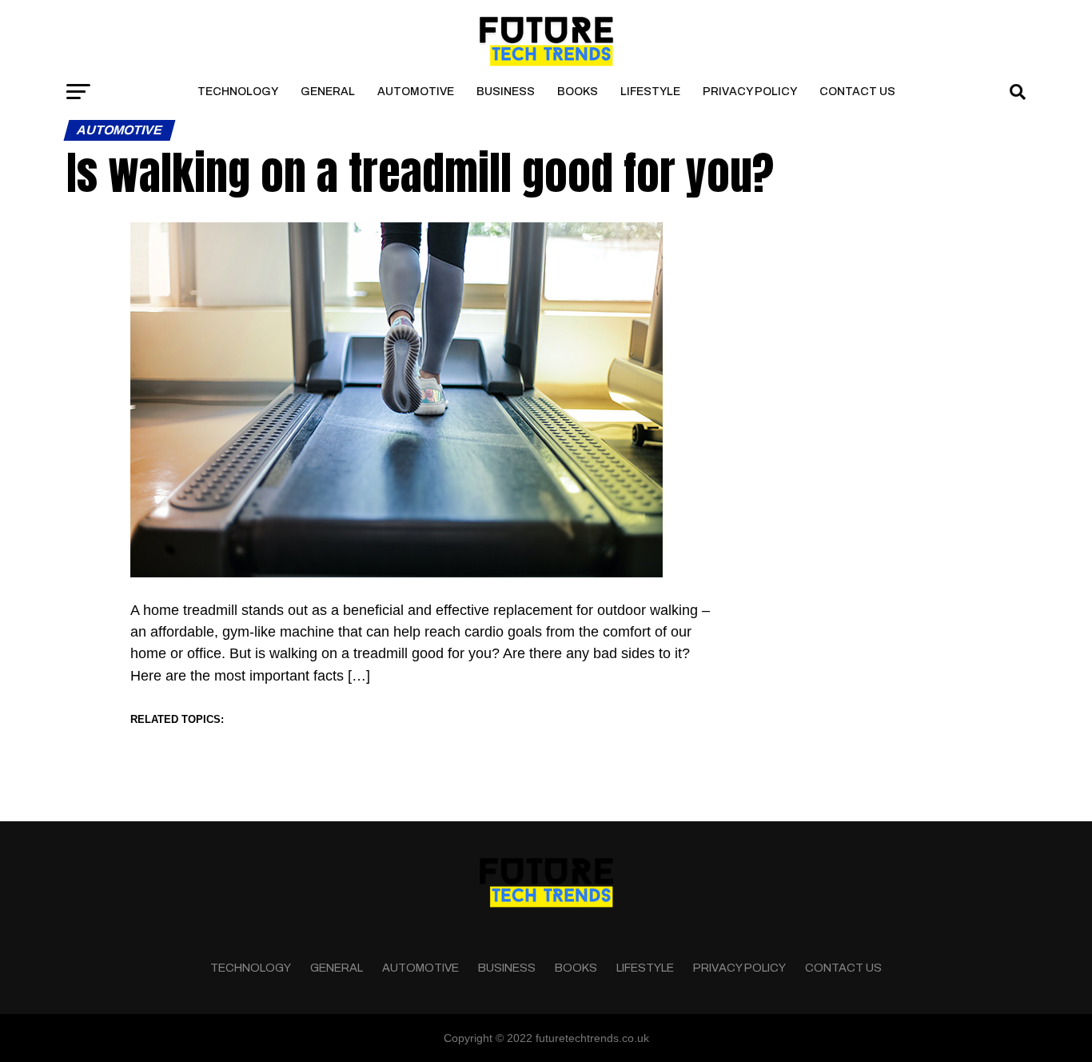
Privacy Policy (750, 92)
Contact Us (857, 92)
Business (505, 92)
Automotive (415, 92)
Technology (237, 92)
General (328, 92)
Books (577, 92)
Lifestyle (650, 92)
